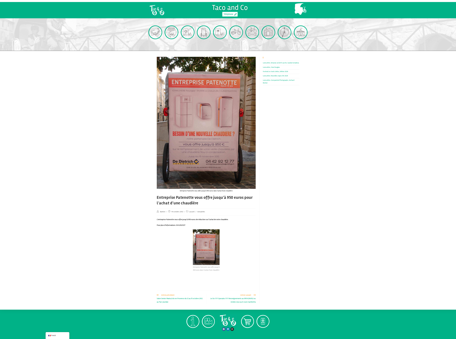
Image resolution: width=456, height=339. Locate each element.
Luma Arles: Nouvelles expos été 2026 (275, 76)
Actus (262, 332)
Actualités (201, 212)
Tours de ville (171, 43)
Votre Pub (204, 43)
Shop (247, 332)
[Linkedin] (228, 329)
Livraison (220, 43)
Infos (193, 332)
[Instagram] (232, 329)
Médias (208, 332)
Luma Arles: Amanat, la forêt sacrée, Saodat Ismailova (281, 63)
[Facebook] (224, 329)
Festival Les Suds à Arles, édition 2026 (275, 71)
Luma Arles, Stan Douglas (271, 67)
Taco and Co (230, 7)
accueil (192, 212)
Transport (155, 43)
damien (162, 212)
